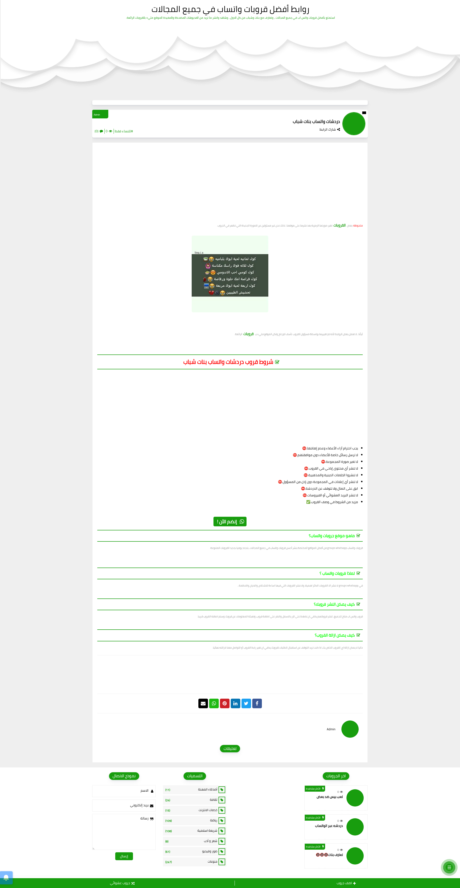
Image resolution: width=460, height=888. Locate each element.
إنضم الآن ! (227, 521)
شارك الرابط (328, 129)
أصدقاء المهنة (191, 789)
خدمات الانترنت (191, 810)
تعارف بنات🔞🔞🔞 (329, 855)
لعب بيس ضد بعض (330, 797)
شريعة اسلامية (191, 831)
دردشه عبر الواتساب (329, 826)
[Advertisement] (230, 184)
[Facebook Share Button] (257, 703)
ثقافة (191, 800)
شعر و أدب (191, 841)
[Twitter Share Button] (246, 703)
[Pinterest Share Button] (235, 703)
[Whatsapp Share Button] (214, 703)
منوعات (191, 862)
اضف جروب (344, 883)
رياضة (191, 820)
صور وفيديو (191, 851)
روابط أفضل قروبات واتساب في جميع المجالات (230, 9)
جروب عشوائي (120, 883)
